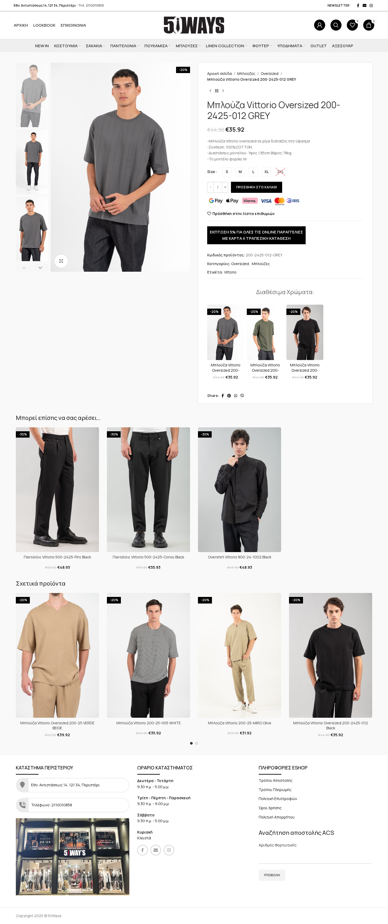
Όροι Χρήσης (270, 807)
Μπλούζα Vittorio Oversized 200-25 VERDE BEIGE (57, 725)
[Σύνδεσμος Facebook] (358, 5)
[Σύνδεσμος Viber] (242, 395)
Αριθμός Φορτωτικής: (278, 845)
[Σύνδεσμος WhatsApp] (236, 395)
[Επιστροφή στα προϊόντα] (217, 91)
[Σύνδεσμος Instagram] (371, 5)
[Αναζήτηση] (336, 25)
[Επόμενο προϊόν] (223, 91)
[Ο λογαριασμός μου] (319, 25)
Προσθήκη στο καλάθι (256, 187)
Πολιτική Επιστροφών (278, 798)
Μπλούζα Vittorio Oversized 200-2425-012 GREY (225, 370)
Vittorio (230, 272)
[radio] (226, 171)
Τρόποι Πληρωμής (275, 789)
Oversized (269, 73)
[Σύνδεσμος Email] (364, 5)
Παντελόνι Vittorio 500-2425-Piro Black (57, 556)
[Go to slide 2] (196, 743)
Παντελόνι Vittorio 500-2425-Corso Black (148, 556)
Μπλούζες (246, 73)
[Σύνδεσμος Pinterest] (229, 395)
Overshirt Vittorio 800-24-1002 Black (239, 556)
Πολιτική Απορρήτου (277, 817)
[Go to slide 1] (191, 743)
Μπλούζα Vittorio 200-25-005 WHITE (148, 722)
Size (211, 171)
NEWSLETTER (338, 5)
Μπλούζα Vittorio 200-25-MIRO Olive (239, 722)
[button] (23, 268)
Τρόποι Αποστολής (275, 780)
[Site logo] (194, 24)
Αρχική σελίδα (219, 73)
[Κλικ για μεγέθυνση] (61, 261)
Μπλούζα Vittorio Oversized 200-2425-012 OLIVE (265, 370)
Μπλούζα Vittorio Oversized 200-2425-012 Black (305, 370)
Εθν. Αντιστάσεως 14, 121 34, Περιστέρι (45, 5)
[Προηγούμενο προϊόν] (210, 91)
